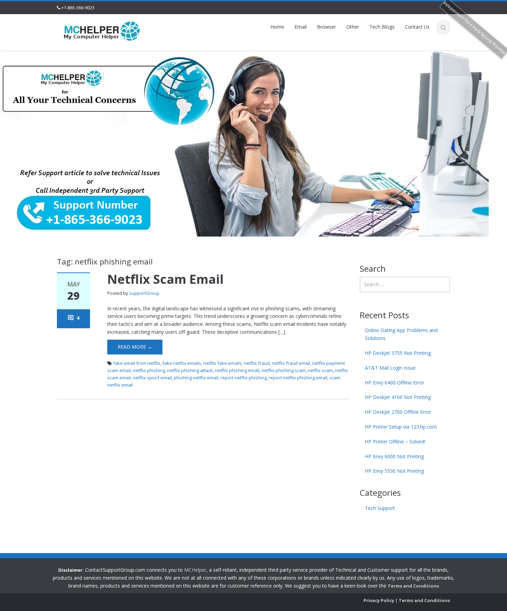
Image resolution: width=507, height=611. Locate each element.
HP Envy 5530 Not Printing (394, 471)
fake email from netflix (136, 363)
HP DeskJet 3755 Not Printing (398, 353)
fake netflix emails (181, 363)
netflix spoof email (152, 377)
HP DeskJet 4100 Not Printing (398, 397)
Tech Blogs (382, 26)
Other (352, 26)
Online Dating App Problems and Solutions (401, 334)
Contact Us (417, 26)
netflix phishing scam (283, 370)
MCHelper (195, 570)
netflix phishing (149, 370)
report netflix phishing (243, 377)
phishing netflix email (196, 377)
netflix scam (320, 370)
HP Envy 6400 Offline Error (394, 382)
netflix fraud (257, 363)
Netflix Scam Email (165, 279)
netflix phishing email (237, 370)
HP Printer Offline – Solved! (395, 441)
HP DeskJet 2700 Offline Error (398, 412)
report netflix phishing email (298, 377)
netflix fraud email (291, 363)
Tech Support (380, 508)
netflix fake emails (222, 363)
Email (301, 26)
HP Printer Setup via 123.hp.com (401, 426)
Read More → (135, 346)
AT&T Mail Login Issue (390, 367)
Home (277, 26)
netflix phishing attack (190, 370)
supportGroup (144, 293)
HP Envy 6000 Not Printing (394, 456)
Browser (326, 26)
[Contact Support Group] (102, 30)
